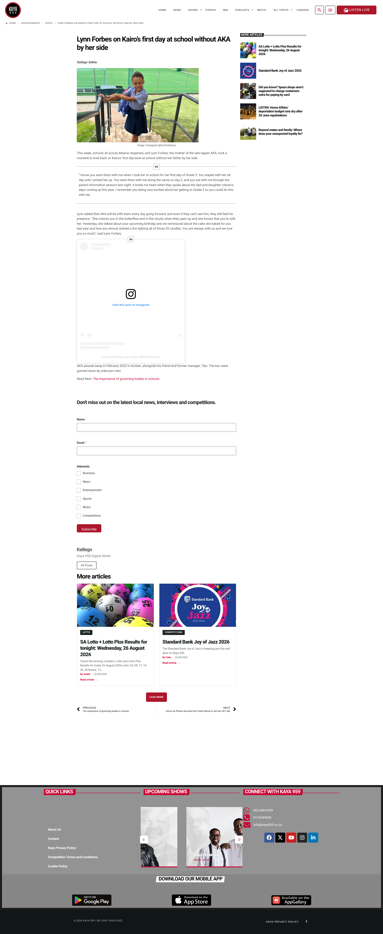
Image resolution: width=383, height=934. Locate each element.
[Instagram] (302, 838)
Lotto (86, 632)
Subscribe (89, 529)
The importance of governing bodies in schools (126, 379)
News (86, 481)
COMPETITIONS (174, 632)
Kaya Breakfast (164, 854)
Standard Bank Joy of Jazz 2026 (196, 642)
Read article (89, 679)
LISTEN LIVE (357, 10)
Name (81, 419)
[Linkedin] (313, 838)
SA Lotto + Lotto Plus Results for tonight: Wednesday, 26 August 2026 (113, 648)
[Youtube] (291, 838)
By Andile (85, 674)
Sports (87, 498)
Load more (156, 697)
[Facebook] (269, 838)
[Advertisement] (156, 747)
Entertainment (92, 490)
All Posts (87, 565)
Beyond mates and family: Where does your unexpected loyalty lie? (280, 132)
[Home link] (13, 10)
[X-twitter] (280, 838)
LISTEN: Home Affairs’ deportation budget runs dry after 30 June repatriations (280, 111)
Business (89, 473)
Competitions (92, 515)
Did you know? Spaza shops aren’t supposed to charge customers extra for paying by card (281, 91)
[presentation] (144, 840)
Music (87, 507)
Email (81, 443)
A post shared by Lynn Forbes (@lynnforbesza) (131, 357)
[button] (175, 873)
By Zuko (167, 657)
